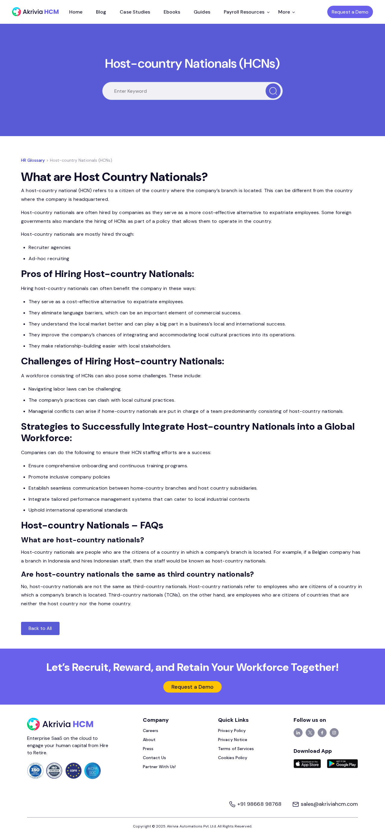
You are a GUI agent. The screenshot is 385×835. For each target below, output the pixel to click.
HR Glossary (33, 160)
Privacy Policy (232, 730)
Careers (150, 730)
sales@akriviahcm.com (328, 804)
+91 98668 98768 (259, 804)
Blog (101, 12)
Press (148, 748)
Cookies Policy (232, 757)
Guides (202, 12)
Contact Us (154, 757)
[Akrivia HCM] (35, 11)
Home (75, 12)
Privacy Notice (232, 739)
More (284, 12)
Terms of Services (236, 748)
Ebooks (172, 12)
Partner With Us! (159, 766)
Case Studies (135, 12)
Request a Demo (350, 12)
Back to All (40, 628)
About (149, 739)
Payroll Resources (244, 12)
